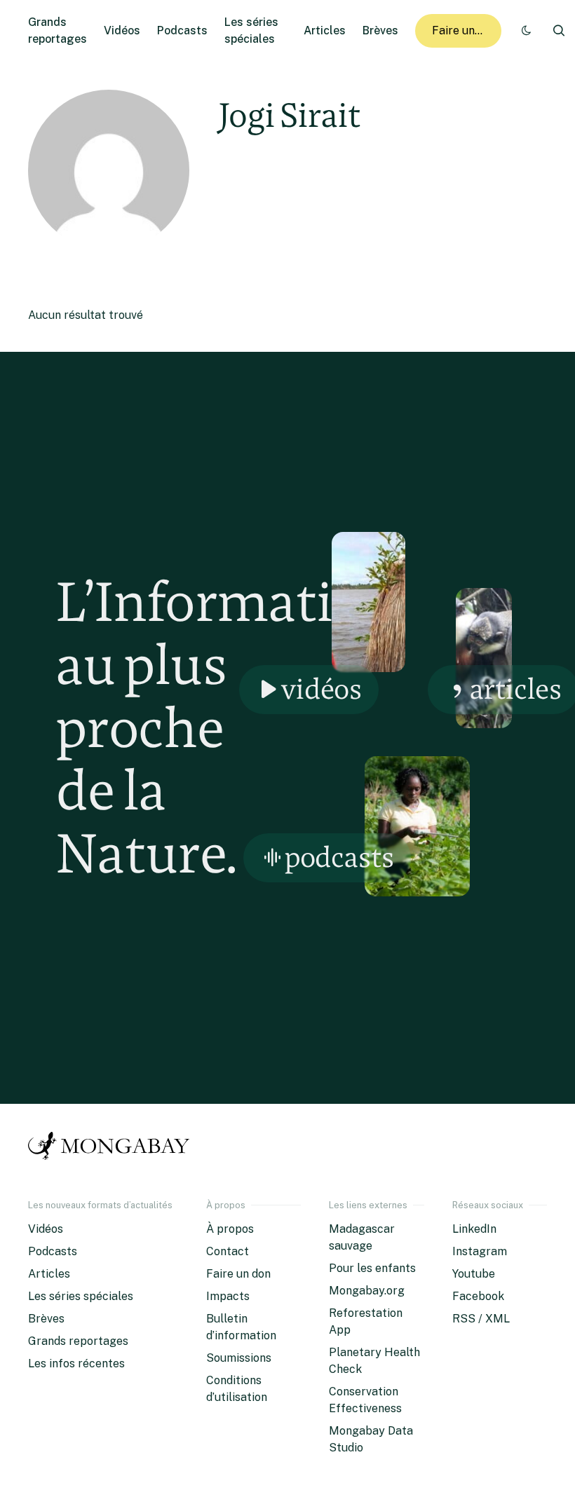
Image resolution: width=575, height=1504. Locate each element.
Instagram (479, 1251)
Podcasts (182, 30)
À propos (230, 1229)
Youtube (473, 1273)
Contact (227, 1251)
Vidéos (122, 30)
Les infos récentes (76, 1363)
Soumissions (238, 1358)
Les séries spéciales (80, 1296)
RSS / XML (481, 1318)
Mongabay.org (367, 1290)
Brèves (380, 30)
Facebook (478, 1296)
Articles (325, 30)
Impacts (228, 1296)
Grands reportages (78, 1341)
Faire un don (464, 30)
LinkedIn (474, 1229)
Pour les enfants (372, 1268)
